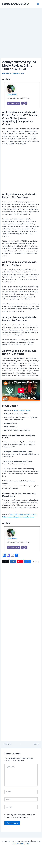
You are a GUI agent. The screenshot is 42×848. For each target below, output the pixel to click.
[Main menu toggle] (38, 4)
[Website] (25, 103)
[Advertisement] (21, 36)
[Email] (22, 103)
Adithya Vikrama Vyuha (22, 410)
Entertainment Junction (15, 3)
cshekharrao (12, 94)
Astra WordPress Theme (21, 844)
